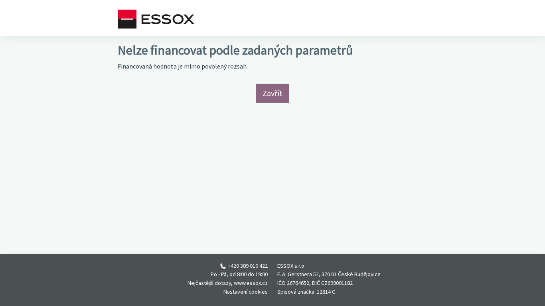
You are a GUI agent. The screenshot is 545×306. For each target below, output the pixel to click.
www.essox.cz (251, 282)
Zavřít (272, 93)
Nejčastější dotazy (209, 282)
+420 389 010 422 (248, 265)
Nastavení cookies (245, 291)
